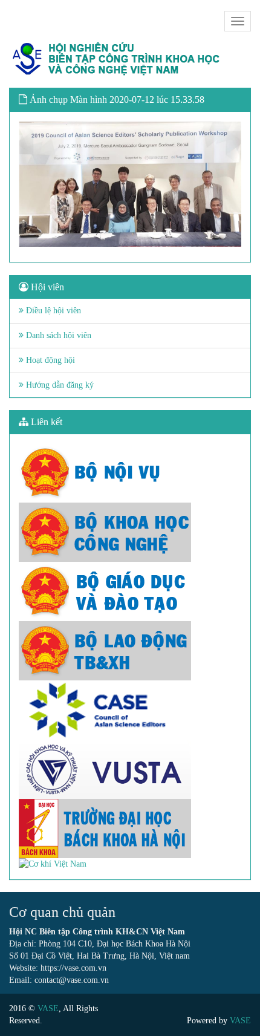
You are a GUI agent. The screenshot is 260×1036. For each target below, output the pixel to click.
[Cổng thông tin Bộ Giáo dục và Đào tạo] (130, 591)
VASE (48, 1008)
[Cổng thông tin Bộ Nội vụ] (130, 473)
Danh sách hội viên (57, 335)
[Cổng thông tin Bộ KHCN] (130, 532)
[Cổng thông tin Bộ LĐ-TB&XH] (130, 650)
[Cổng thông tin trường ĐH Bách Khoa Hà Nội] (130, 828)
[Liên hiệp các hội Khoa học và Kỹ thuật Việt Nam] (130, 769)
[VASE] (118, 59)
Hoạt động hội (49, 360)
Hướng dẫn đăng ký (59, 384)
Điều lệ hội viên (52, 310)
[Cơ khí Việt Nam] (130, 864)
